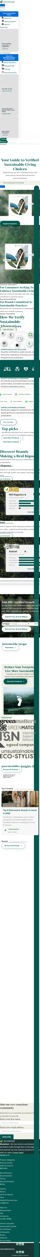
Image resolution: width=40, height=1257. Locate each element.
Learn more (5, 135)
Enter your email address (12, 1127)
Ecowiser (3, 144)
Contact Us (5, 48)
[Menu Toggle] (2, 5)
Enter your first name (10, 1119)
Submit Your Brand (6, 91)
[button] (6, 717)
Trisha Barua (13, 829)
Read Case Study (6, 113)
